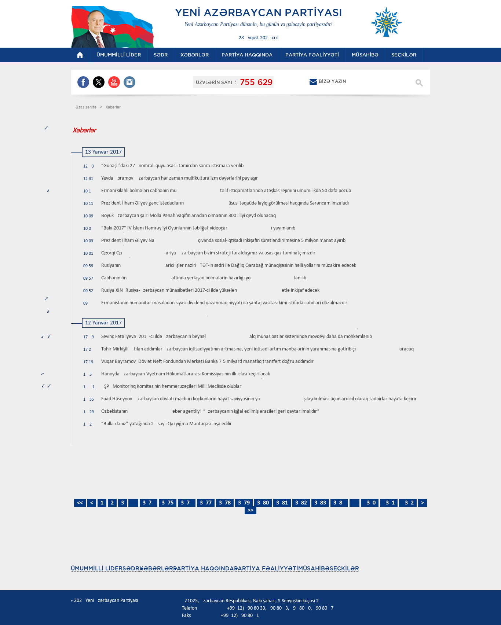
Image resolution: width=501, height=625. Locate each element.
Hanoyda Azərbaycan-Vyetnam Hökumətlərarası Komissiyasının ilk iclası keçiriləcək (185, 374)
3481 (282, 503)
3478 (225, 503)
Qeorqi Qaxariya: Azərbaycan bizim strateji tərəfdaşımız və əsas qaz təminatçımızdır (208, 253)
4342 (408, 503)
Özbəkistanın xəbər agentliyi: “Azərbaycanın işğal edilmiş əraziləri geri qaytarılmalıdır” (210, 411)
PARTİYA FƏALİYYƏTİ (266, 568)
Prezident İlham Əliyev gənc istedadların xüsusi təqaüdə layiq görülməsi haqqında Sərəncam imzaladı (225, 203)
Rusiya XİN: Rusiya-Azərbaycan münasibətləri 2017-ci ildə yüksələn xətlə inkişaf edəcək (210, 290)
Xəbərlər (113, 107)
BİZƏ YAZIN (332, 81)
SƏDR (130, 568)
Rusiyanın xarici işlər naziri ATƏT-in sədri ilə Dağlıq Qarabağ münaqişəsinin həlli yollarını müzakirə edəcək (228, 265)
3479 (244, 503)
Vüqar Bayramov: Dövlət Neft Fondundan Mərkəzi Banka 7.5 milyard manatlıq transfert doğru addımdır (207, 361)
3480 (263, 503)
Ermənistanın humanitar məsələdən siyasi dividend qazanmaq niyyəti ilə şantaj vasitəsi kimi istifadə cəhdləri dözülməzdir (224, 303)
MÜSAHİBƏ (314, 568)
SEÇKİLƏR (344, 568)
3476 (187, 503)
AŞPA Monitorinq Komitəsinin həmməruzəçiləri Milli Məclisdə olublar (171, 386)
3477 (206, 503)
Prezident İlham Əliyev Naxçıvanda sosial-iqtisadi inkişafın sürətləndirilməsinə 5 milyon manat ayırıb (223, 240)
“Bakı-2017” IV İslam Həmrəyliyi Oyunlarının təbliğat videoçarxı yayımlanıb (198, 228)
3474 (148, 503)
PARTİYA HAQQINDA (203, 568)
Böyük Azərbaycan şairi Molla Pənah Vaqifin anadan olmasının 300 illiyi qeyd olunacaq (188, 215)
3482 (301, 503)
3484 (339, 503)
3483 (320, 503)
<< (80, 503)
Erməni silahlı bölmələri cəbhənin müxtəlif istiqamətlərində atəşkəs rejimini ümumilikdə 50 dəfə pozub (226, 191)
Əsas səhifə (87, 107)
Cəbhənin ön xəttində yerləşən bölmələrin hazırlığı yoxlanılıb (203, 278)
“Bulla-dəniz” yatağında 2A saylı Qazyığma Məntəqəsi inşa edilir (166, 424)
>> (250, 510)
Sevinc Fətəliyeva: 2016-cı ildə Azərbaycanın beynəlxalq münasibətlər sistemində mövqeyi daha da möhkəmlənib (236, 336)
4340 (370, 503)
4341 (389, 503)
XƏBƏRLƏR (156, 568)
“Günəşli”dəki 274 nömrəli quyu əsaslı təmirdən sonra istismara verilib (172, 166)
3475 (167, 503)
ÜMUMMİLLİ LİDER (96, 568)
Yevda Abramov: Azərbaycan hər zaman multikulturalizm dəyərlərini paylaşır (179, 178)
